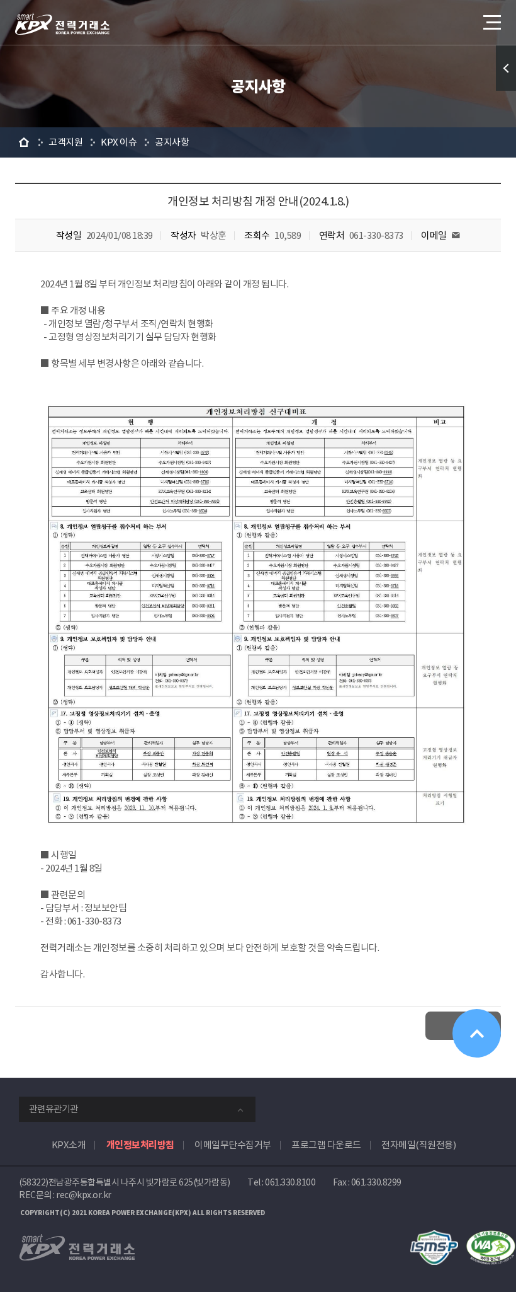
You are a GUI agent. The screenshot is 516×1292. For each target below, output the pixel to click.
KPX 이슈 (119, 142)
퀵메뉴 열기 (506, 68)
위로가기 (476, 1033)
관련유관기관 (53, 1109)
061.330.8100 (290, 1182)
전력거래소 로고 (62, 24)
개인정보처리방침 (140, 1145)
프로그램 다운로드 (326, 1145)
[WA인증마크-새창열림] (491, 1237)
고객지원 (65, 142)
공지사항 (172, 142)
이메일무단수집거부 (232, 1145)
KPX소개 (69, 1145)
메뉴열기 (491, 22)
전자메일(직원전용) (418, 1145)
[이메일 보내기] (456, 235)
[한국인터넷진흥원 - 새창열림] (434, 1237)
